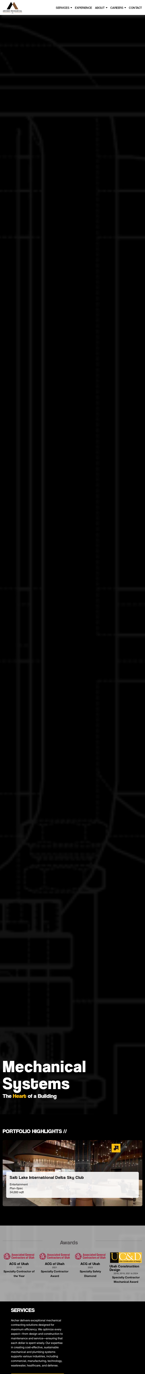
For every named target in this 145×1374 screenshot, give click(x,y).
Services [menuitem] (62, 8)
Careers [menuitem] (116, 8)
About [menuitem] (100, 8)
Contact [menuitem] (135, 8)
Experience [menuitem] (83, 8)
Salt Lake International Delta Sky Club (47, 1177)
